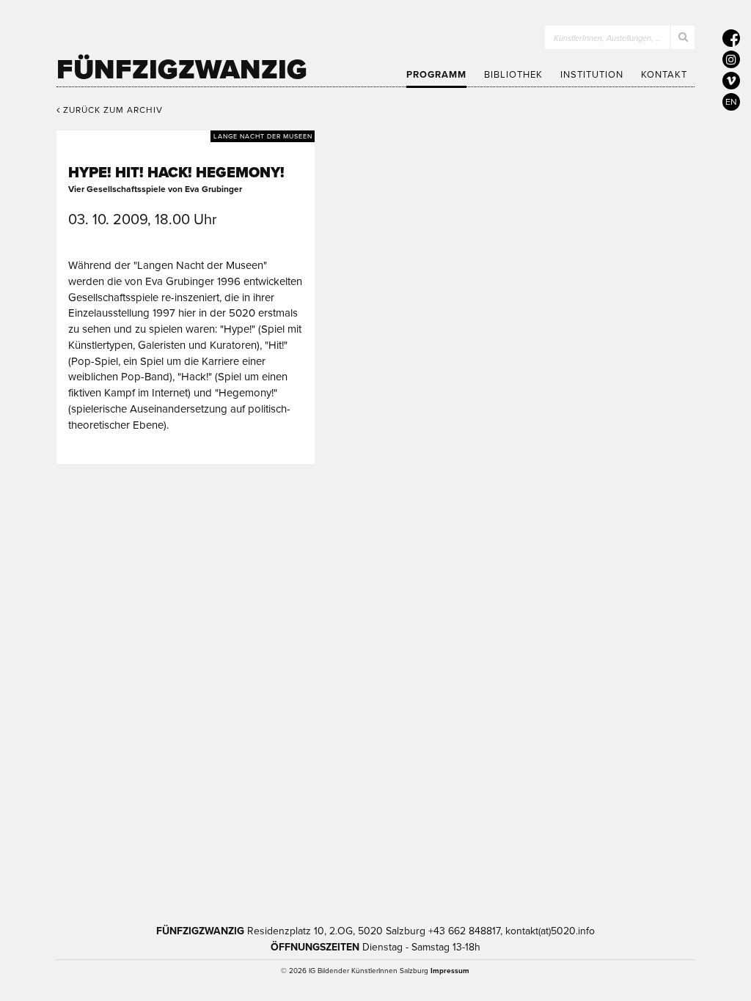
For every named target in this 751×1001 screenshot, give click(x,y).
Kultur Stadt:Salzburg (164, 833)
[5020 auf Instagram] (731, 59)
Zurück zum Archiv (111, 110)
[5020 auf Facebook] (731, 38)
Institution (591, 75)
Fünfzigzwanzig (181, 69)
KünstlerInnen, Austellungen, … (608, 38)
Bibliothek (513, 75)
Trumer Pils (597, 833)
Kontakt (664, 75)
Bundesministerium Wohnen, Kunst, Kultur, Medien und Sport (446, 833)
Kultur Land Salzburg (286, 833)
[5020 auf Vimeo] (731, 80)
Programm (436, 75)
